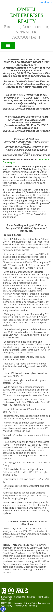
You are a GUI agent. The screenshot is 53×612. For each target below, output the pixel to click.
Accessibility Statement (11, 606)
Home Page (6, 597)
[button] (3, 608)
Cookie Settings (30, 606)
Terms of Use (44, 603)
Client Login (6, 599)
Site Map (31, 597)
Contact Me (19, 597)
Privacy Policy (30, 603)
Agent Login (43, 597)
